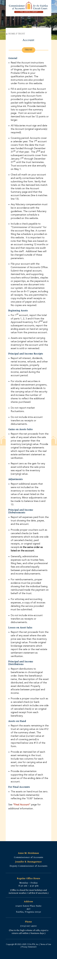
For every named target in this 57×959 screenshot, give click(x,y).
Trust (21, 34)
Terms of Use (45, 944)
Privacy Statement (28, 947)
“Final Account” (21, 804)
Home (11, 34)
